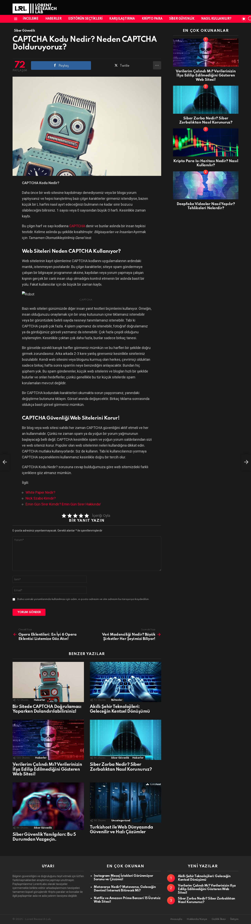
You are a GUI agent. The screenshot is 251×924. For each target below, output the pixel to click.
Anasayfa (176, 919)
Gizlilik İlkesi (219, 919)
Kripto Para (152, 18)
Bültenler (116, 700)
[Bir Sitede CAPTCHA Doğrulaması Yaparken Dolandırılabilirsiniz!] (48, 682)
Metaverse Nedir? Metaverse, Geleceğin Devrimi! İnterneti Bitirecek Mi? (125, 888)
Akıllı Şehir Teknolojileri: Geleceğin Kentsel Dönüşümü (204, 878)
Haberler (53, 18)
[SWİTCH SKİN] (243, 19)
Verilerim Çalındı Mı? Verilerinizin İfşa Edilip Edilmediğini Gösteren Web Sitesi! (47, 769)
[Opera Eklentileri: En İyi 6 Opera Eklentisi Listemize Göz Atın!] (4, 462)
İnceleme (30, 18)
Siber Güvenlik (181, 18)
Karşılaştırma (122, 18)
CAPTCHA (77, 226)
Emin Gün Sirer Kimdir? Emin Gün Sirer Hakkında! (63, 504)
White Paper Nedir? (40, 492)
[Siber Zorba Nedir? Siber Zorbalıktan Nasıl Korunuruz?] (125, 740)
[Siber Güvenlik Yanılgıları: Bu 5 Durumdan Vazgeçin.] (48, 806)
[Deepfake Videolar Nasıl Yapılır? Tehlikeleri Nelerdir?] (205, 185)
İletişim (234, 919)
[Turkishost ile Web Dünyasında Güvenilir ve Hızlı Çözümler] (125, 802)
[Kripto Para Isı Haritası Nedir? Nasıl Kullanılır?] (205, 142)
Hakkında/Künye (197, 919)
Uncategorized (120, 820)
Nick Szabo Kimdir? (40, 498)
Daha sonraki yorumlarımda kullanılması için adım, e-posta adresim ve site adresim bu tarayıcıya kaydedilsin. (83, 599)
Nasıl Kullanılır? (216, 18)
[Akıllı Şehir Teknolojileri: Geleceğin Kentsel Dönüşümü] (125, 682)
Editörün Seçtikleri (85, 18)
